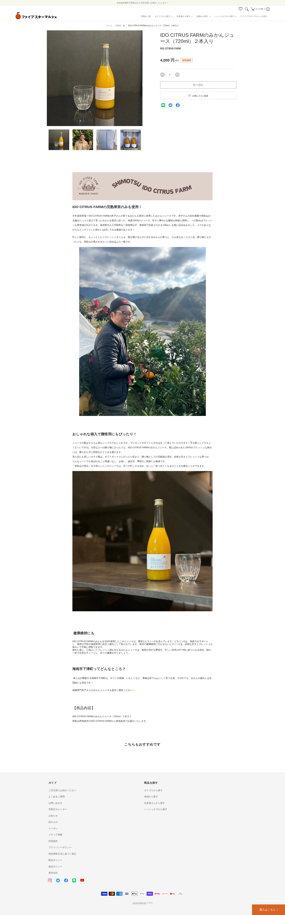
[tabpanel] (142, 439)
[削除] (162, 74)
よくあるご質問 (56, 796)
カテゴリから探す (153, 790)
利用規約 (53, 841)
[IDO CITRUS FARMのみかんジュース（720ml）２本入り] (58, 139)
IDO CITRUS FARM (170, 48)
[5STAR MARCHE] (36, 16)
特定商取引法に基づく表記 (62, 853)
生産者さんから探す (154, 803)
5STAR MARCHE (139, 903)
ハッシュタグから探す (155, 809)
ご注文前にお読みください (62, 790)
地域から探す (151, 796)
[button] (257, 9)
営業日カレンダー (57, 809)
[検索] (247, 9)
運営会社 (53, 872)
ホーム (109, 25)
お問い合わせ (55, 803)
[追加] (177, 74)
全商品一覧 (120, 25)
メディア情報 (55, 834)
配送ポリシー (55, 860)
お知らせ (53, 815)
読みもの (53, 822)
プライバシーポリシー (60, 847)
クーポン (53, 828)
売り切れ (198, 84)
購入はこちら (267, 909)
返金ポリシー (55, 866)
